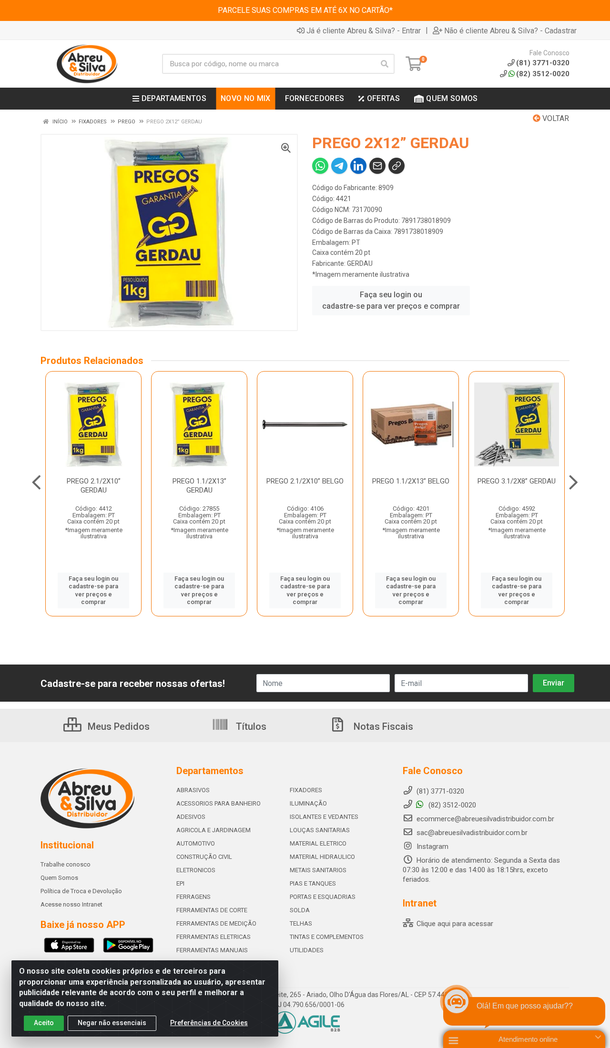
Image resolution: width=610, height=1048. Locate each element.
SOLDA (300, 910)
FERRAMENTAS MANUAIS (212, 950)
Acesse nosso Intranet (71, 904)
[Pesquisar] (385, 64)
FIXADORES (306, 790)
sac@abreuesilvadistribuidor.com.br (472, 832)
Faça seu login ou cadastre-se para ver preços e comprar (391, 300)
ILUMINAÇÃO (308, 803)
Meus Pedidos (117, 726)
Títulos (250, 726)
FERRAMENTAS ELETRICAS (213, 936)
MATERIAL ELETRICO (318, 843)
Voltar (554, 118)
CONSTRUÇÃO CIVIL (204, 856)
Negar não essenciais (112, 1023)
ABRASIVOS (193, 790)
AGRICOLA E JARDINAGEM (213, 830)
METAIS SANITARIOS (318, 870)
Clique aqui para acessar (454, 923)
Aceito (44, 1023)
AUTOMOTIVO (195, 843)
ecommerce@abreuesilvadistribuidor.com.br (485, 819)
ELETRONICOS (195, 870)
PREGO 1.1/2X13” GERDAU (199, 485)
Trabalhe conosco (66, 864)
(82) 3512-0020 (542, 74)
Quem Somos (59, 877)
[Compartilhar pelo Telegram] (339, 166)
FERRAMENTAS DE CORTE (211, 910)
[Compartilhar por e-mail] (377, 166)
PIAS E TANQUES (313, 883)
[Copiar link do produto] (396, 166)
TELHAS (301, 923)
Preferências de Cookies (209, 1023)
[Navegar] (36, 482)
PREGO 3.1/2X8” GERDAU (517, 481)
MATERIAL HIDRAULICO (322, 856)
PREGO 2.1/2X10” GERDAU (94, 485)
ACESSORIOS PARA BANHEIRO (218, 803)
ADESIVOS (190, 816)
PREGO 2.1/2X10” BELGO (305, 481)
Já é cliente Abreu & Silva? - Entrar (363, 30)
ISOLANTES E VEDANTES (324, 816)
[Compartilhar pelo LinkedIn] (358, 166)
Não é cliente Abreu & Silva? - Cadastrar (510, 30)
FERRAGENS (193, 896)
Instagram (431, 846)
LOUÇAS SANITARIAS (320, 830)
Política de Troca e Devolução (81, 891)
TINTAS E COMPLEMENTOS (327, 936)
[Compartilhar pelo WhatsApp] (320, 166)
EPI (180, 883)
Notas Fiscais (382, 726)
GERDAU (360, 263)
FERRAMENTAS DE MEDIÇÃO (216, 923)
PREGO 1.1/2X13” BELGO (410, 481)
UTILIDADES (307, 950)
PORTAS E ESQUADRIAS (323, 896)
